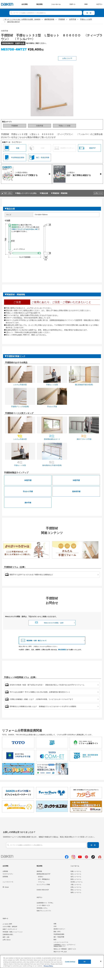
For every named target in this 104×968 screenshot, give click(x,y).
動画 (55, 939)
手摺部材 (14, 126)
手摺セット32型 (64, 126)
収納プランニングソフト (44, 910)
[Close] (101, 961)
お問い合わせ (7, 939)
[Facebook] (66, 858)
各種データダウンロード (10, 929)
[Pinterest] (86, 858)
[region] (52, 961)
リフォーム (41, 882)
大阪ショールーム (76, 884)
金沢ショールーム (76, 876)
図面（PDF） (57, 931)
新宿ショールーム (76, 879)
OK (85, 961)
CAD (55, 926)
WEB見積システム (42, 908)
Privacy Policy (48, 966)
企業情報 (5, 871)
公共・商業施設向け (44, 879)
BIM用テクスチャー (59, 929)
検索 (88, 13)
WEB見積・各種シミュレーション (13, 932)
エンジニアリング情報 (43, 884)
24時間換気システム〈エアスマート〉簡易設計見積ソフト (65, 945)
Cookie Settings (70, 961)
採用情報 (5, 876)
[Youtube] (80, 858)
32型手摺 (39, 126)
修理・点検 (6, 937)
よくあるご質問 (7, 924)
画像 (55, 923)
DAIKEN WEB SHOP (43, 890)
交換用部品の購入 (8, 934)
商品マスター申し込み (60, 951)
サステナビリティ (8, 874)
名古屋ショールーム (76, 882)
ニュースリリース (8, 882)
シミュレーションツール (61, 942)
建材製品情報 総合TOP (43, 874)
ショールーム (75, 866)
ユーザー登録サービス (43, 905)
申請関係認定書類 (59, 934)
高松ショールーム (76, 890)
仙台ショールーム (76, 874)
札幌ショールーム (76, 871)
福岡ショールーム (76, 892)
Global (7, 887)
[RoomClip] (99, 858)
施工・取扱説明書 (59, 937)
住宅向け (40, 876)
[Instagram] (73, 858)
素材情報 (39, 871)
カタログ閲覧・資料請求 (10, 926)
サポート (5, 918)
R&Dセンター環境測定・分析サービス (65, 949)
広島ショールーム (76, 887)
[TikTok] (93, 858)
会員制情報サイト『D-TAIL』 (45, 903)
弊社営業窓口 (62, 649)
